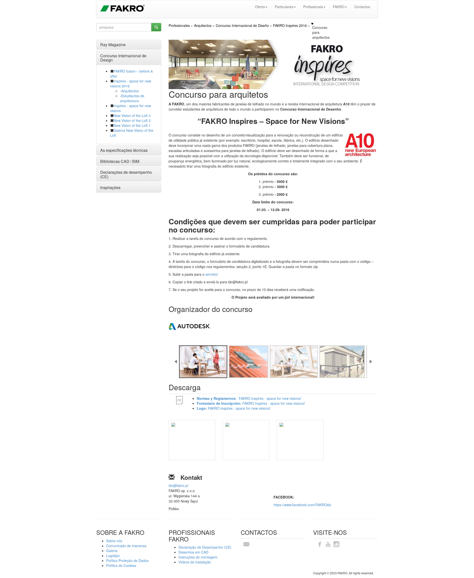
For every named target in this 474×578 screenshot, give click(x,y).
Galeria (112, 550)
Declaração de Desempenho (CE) (204, 547)
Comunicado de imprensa (126, 545)
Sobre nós (114, 540)
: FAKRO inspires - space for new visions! (249, 398)
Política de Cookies (121, 565)
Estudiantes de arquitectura (132, 98)
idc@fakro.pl (178, 485)
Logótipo (113, 555)
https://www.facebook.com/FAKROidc (302, 504)
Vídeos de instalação (194, 561)
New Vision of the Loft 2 (132, 120)
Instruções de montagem (197, 557)
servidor (212, 274)
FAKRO (338, 6)
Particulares (284, 6)
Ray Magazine (113, 44)
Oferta (260, 6)
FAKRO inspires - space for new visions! (251, 403)
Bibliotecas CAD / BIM (119, 161)
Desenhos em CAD (193, 552)
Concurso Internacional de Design (123, 58)
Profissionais (313, 6)
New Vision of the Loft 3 (132, 115)
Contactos (362, 6)
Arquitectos (130, 90)
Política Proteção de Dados (127, 560)
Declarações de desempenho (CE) (126, 174)
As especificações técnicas (124, 150)
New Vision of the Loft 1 (132, 125)
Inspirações (110, 187)
